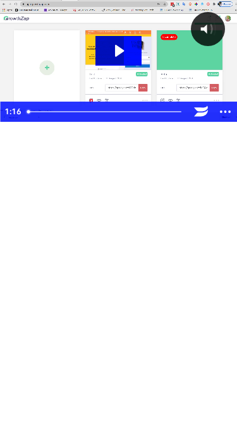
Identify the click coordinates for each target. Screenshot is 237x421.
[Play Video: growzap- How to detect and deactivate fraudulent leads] (118, 51)
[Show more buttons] (225, 112)
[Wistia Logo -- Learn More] (201, 112)
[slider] (105, 112)
